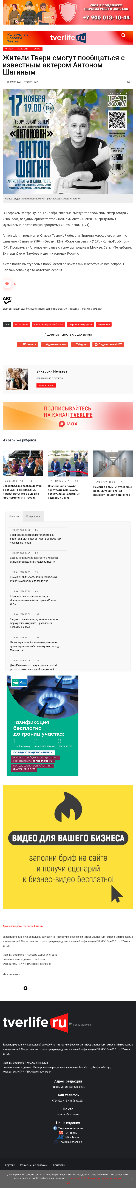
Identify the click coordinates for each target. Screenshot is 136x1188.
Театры (36, 49)
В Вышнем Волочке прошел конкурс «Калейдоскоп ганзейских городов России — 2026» (34, 600)
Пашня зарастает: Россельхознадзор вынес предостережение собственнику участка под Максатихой (34, 646)
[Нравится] (7, 284)
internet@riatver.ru (68, 1114)
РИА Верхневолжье (70, 1141)
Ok (68, 1182)
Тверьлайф (104, 324)
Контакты (59, 1165)
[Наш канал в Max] (25, 988)
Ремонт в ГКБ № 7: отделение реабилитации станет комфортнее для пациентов (112, 490)
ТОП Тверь (70, 1132)
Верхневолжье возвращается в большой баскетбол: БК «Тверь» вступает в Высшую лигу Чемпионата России (35, 538)
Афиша (9, 49)
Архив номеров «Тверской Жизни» (23, 926)
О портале (9, 1165)
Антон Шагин (21, 324)
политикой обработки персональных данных (95, 1178)
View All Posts (46, 385)
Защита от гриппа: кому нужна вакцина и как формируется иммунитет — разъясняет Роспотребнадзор (34, 623)
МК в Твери (72, 1137)
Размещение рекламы (33, 1165)
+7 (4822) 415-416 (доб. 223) (68, 1100)
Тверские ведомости (70, 1128)
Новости (23, 49)
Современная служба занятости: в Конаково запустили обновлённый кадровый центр (34, 559)
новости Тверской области (48, 324)
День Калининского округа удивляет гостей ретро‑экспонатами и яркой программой (33, 667)
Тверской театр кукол (80, 324)
